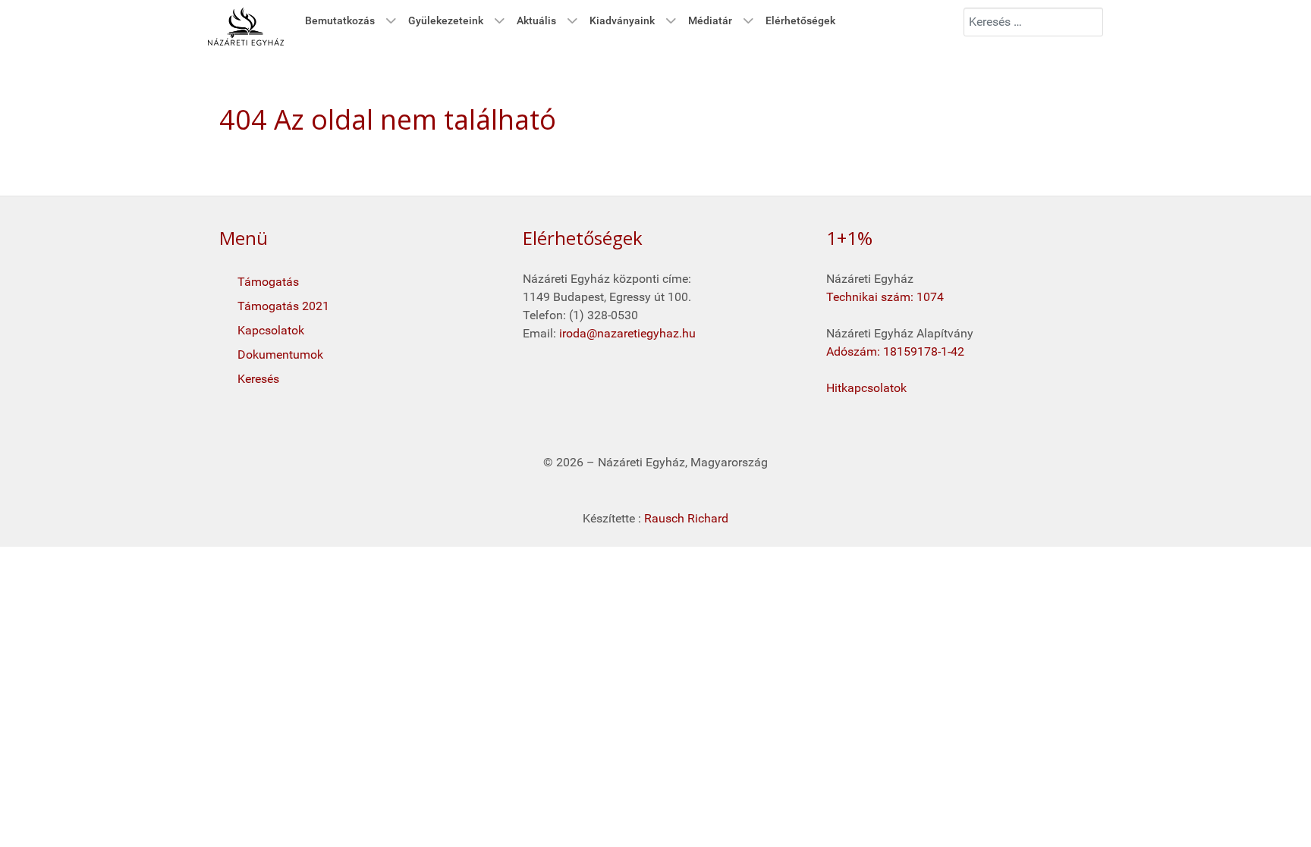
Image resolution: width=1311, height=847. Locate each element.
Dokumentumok (280, 354)
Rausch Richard (686, 518)
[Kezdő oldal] (246, 26)
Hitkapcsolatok (866, 388)
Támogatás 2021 (283, 306)
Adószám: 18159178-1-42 (895, 351)
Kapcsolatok (270, 330)
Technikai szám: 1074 (885, 297)
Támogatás (268, 281)
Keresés (258, 379)
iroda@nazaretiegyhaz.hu (627, 333)
